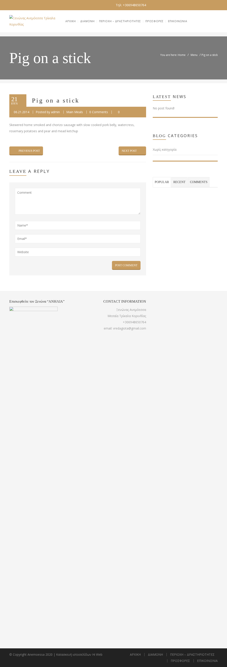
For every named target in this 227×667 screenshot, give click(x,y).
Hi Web (97, 654)
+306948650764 (134, 322)
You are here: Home (173, 55)
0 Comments (98, 112)
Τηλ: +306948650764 (131, 5)
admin (55, 112)
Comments (198, 182)
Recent (179, 182)
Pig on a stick (56, 100)
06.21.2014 (21, 112)
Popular (162, 182)
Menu (194, 55)
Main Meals (74, 112)
